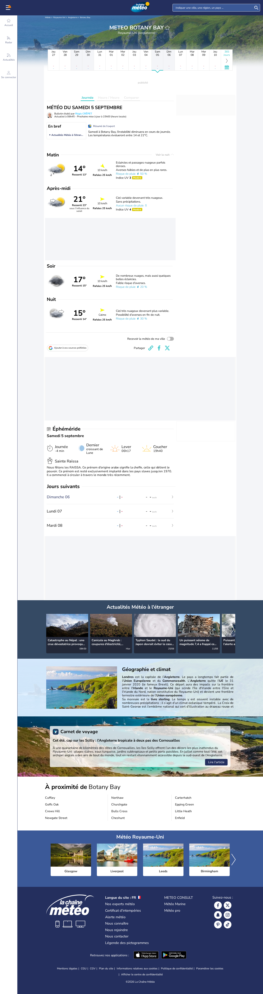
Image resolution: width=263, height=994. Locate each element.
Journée (87, 97)
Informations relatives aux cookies (137, 968)
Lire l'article (216, 762)
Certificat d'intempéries (123, 910)
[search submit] (256, 8)
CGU (83, 968)
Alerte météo (115, 917)
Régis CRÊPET (83, 113)
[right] (232, 629)
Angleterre (72, 17)
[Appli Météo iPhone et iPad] (146, 955)
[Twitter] (227, 905)
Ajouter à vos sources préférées (70, 347)
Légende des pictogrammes (127, 943)
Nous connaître (116, 923)
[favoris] (167, 27)
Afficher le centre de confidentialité (142, 974)
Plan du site (106, 968)
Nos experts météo (120, 904)
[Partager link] (150, 348)
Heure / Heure (108, 97)
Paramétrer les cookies (209, 968)
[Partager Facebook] (159, 348)
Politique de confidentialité (177, 968)
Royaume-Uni (59, 17)
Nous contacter (116, 936)
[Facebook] (218, 905)
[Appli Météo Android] (173, 955)
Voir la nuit (163, 155)
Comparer (131, 97)
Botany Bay (85, 17)
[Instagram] (227, 915)
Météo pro (172, 910)
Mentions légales (67, 968)
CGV (92, 968)
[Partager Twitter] (167, 348)
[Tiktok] (227, 924)
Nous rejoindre (116, 930)
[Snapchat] (218, 915)
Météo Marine (175, 904)
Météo (48, 17)
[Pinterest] (218, 924)
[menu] (9, 8)
